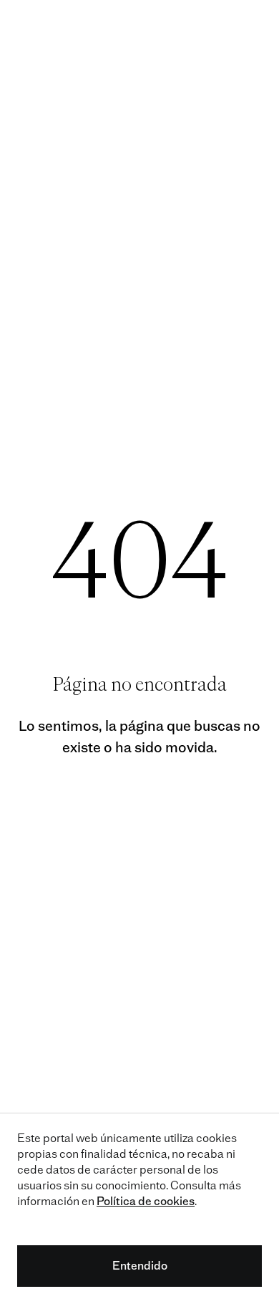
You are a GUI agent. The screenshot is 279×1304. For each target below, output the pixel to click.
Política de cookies (146, 1201)
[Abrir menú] (253, 25)
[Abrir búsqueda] (221, 25)
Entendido (139, 1265)
